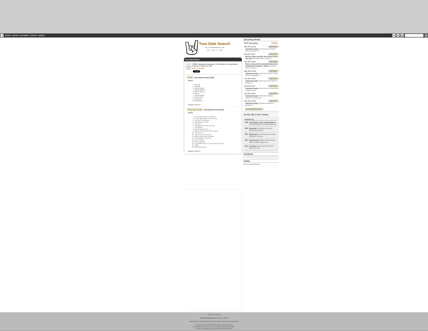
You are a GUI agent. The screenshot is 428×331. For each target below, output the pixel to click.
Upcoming (24, 35)
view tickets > (273, 46)
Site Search (225, 321)
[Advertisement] (214, 16)
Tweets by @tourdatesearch (251, 164)
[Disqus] (213, 219)
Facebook (220, 318)
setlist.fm (197, 105)
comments (200, 68)
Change (274, 43)
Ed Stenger (219, 325)
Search (8, 35)
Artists (15, 35)
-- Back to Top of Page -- (214, 314)
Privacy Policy (234, 321)
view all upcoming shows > (254, 109)
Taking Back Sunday (195, 109)
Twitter (226, 318)
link (193, 68)
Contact (33, 35)
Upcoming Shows (204, 321)
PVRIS (190, 77)
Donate (41, 35)
